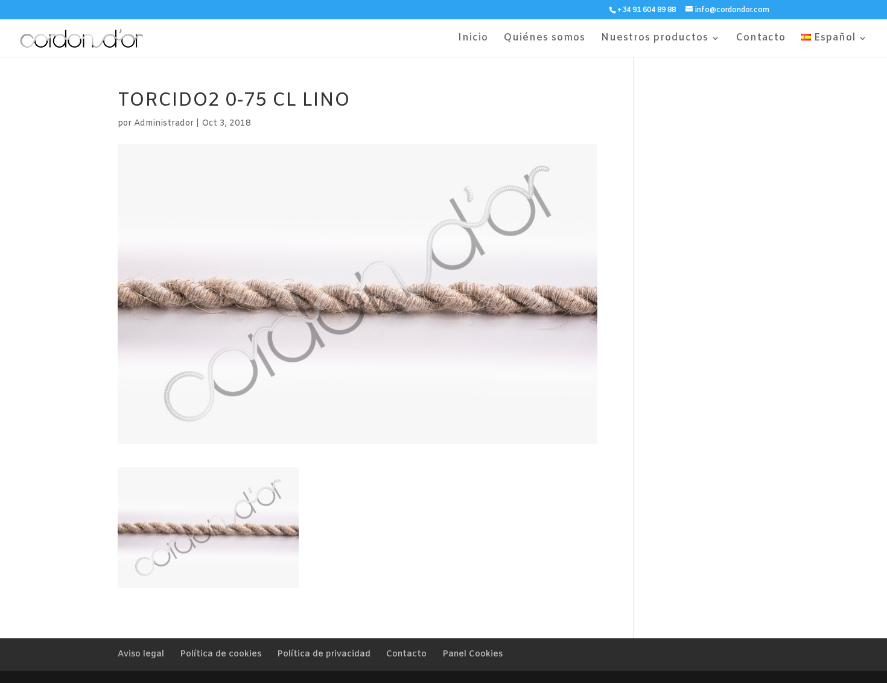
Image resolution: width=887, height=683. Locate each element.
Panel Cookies (472, 654)
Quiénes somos (544, 39)
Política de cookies (220, 654)
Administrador (164, 123)
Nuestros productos (654, 39)
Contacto (761, 39)
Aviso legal (141, 654)
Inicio (473, 39)
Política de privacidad (323, 654)
